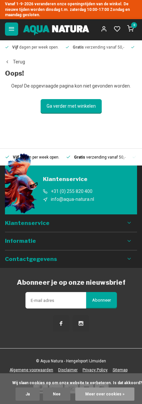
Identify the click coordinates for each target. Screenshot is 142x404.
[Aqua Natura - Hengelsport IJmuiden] (56, 29)
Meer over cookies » (104, 394)
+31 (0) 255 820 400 (71, 191)
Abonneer (101, 300)
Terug (19, 61)
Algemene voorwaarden (31, 370)
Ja (27, 394)
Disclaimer (68, 370)
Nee (56, 394)
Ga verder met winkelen (71, 106)
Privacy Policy (95, 370)
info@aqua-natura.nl (72, 199)
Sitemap (120, 370)
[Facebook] (61, 323)
